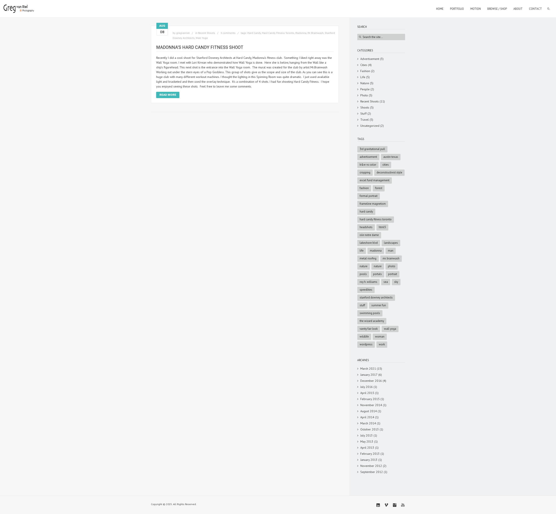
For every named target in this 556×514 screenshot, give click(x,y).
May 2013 (366, 441)
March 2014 (368, 423)
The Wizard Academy (372, 321)
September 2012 (371, 472)
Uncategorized (369, 126)
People (365, 89)
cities (385, 164)
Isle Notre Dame (369, 235)
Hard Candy (254, 33)
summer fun (378, 305)
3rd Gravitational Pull (372, 149)
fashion (364, 188)
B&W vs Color (368, 164)
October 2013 (369, 429)
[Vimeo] (386, 505)
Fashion (365, 71)
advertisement (368, 157)
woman (379, 336)
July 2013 (366, 435)
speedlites (366, 290)
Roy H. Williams (368, 282)
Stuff (363, 113)
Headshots (366, 227)
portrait (392, 274)
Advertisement (369, 59)
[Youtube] (403, 505)
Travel (364, 120)
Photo (364, 95)
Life (362, 77)
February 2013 (370, 454)
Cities (363, 65)
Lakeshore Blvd (369, 243)
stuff (362, 305)
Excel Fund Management (374, 180)
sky (396, 282)
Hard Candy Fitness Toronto (278, 33)
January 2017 (368, 375)
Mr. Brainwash (316, 33)
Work (382, 344)
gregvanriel (183, 33)
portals (377, 274)
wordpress (366, 344)
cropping (365, 172)
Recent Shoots (206, 33)
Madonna (300, 33)
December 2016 (371, 381)
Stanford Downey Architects (376, 297)
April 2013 (367, 448)
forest (378, 188)
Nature (364, 83)
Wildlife (364, 336)
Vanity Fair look (369, 329)
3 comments (227, 33)
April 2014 (367, 417)
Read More (167, 94)
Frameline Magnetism (373, 204)
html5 (382, 227)
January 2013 (368, 460)
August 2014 (368, 411)
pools (363, 274)
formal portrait (368, 196)
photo (391, 266)
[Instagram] (394, 505)
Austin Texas (390, 157)
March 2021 (368, 369)
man (390, 250)
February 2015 (370, 399)
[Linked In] (378, 505)
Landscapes (391, 243)
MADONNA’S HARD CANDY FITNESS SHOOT (199, 47)
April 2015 (367, 393)
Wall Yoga (202, 38)
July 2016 (366, 387)
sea (386, 282)
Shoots (364, 107)
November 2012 (371, 466)
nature (378, 266)
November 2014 (371, 405)
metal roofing (368, 258)
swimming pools (370, 313)
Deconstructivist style (389, 172)
